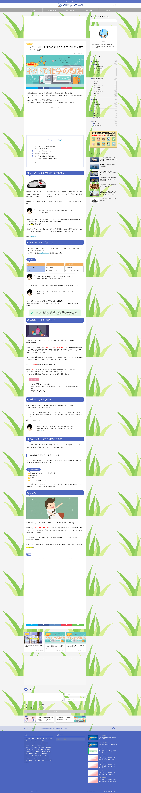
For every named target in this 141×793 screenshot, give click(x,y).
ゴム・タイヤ (33, 740)
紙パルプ (46, 755)
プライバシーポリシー (30, 791)
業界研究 (45, 753)
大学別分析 (105, 104)
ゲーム (27, 740)
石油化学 (35, 755)
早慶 (49, 751)
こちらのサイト (44, 253)
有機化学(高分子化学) (105, 69)
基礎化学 (48, 749)
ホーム (33, 10)
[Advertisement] (55, 27)
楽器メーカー (28, 755)
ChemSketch (99, 66)
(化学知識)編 (52, 10)
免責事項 (40, 791)
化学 (105, 83)
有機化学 (31, 753)
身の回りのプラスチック (38, 236)
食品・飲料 (50, 760)
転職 (105, 102)
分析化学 (105, 72)
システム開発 (41, 740)
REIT (105, 115)
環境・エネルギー (105, 85)
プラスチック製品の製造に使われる (45, 146)
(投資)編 (107, 10)
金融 (31, 760)
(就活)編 (89, 10)
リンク (41, 430)
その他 (105, 75)
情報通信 (105, 93)
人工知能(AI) (28, 745)
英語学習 (105, 123)
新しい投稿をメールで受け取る (35, 708)
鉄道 (35, 760)
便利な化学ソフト (105, 64)
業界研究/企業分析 (104, 79)
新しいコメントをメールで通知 (35, 705)
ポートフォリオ (105, 117)
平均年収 (38, 751)
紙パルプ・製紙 (105, 91)
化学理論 (49, 747)
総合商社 (105, 81)
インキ (50, 738)
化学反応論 (105, 71)
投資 (104, 110)
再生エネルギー (42, 745)
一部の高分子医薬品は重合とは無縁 (47, 158)
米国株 (41, 755)
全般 (105, 95)
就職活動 (104, 99)
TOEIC (45, 738)
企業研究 (34, 745)
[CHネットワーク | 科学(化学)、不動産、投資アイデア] (70, 7)
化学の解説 (29, 43)
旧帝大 (44, 751)
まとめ (37, 162)
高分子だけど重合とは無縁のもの (45, 156)
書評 (26, 753)
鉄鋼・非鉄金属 (42, 760)
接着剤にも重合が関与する (43, 151)
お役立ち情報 (105, 125)
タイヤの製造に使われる (42, 148)
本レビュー (38, 753)
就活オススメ (105, 106)
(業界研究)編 (70, 10)
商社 (43, 749)
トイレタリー (105, 89)
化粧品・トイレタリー (30, 749)
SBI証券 (39, 738)
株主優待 (105, 113)
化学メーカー (28, 747)
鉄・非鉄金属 (105, 87)
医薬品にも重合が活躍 (41, 153)
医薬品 (38, 749)
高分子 (29, 554)
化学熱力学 (42, 747)
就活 (33, 751)
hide (60, 140)
